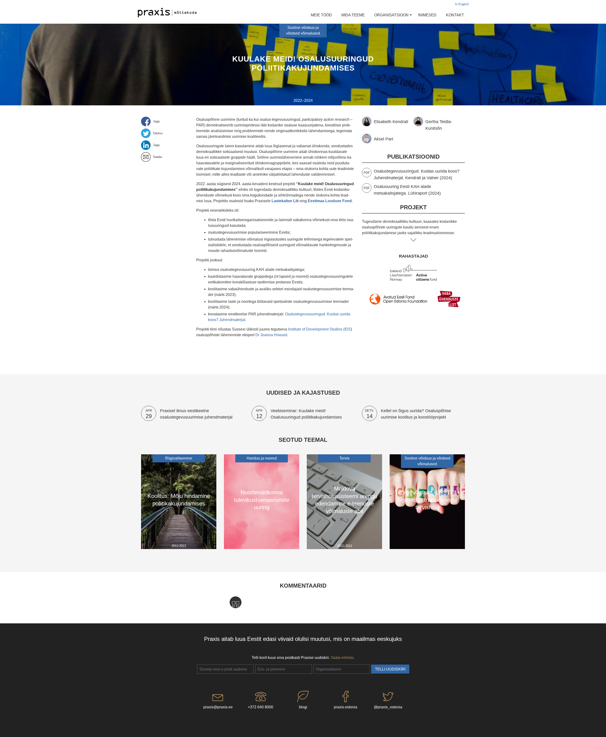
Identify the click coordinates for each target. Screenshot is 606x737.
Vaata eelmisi (342, 658)
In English (462, 4)
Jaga (156, 121)
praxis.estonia (345, 707)
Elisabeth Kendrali (391, 121)
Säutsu (158, 133)
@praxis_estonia (388, 707)
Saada (157, 157)
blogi (303, 707)
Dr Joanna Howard (271, 335)
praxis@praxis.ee (218, 707)
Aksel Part (383, 138)
